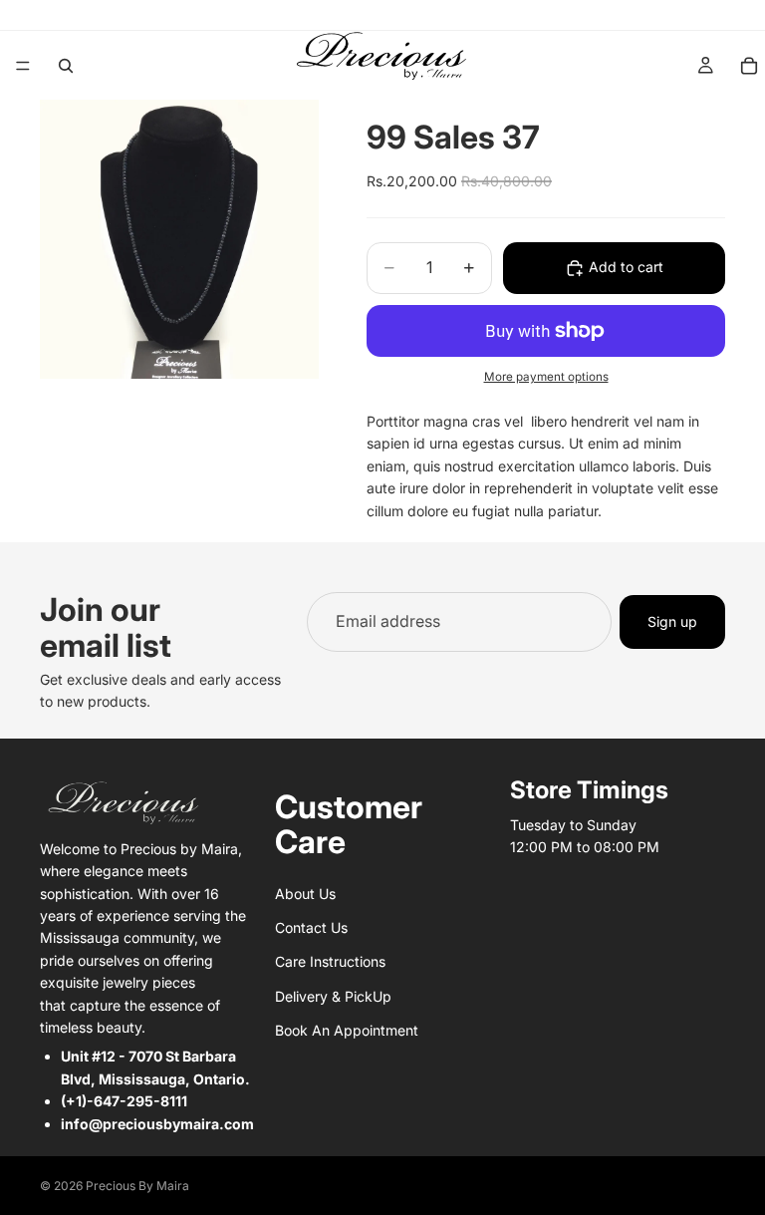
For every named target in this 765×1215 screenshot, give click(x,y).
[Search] (66, 66)
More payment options (546, 377)
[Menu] (23, 66)
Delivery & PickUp (333, 996)
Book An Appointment (346, 1030)
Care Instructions (330, 961)
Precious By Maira (137, 1185)
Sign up (672, 621)
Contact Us (311, 927)
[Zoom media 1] (179, 239)
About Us (305, 893)
